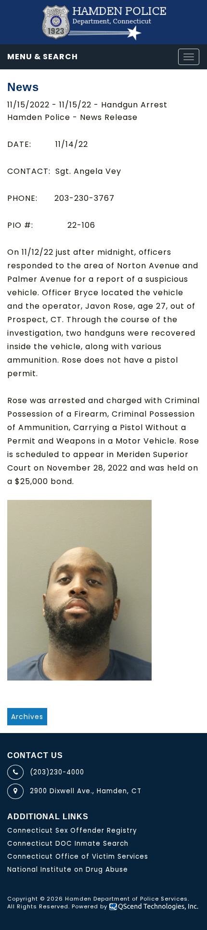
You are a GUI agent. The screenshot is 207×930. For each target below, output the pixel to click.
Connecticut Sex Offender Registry (72, 830)
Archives (27, 716)
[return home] (103, 22)
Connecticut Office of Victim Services (77, 856)
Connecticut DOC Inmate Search (68, 843)
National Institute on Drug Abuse (67, 869)
